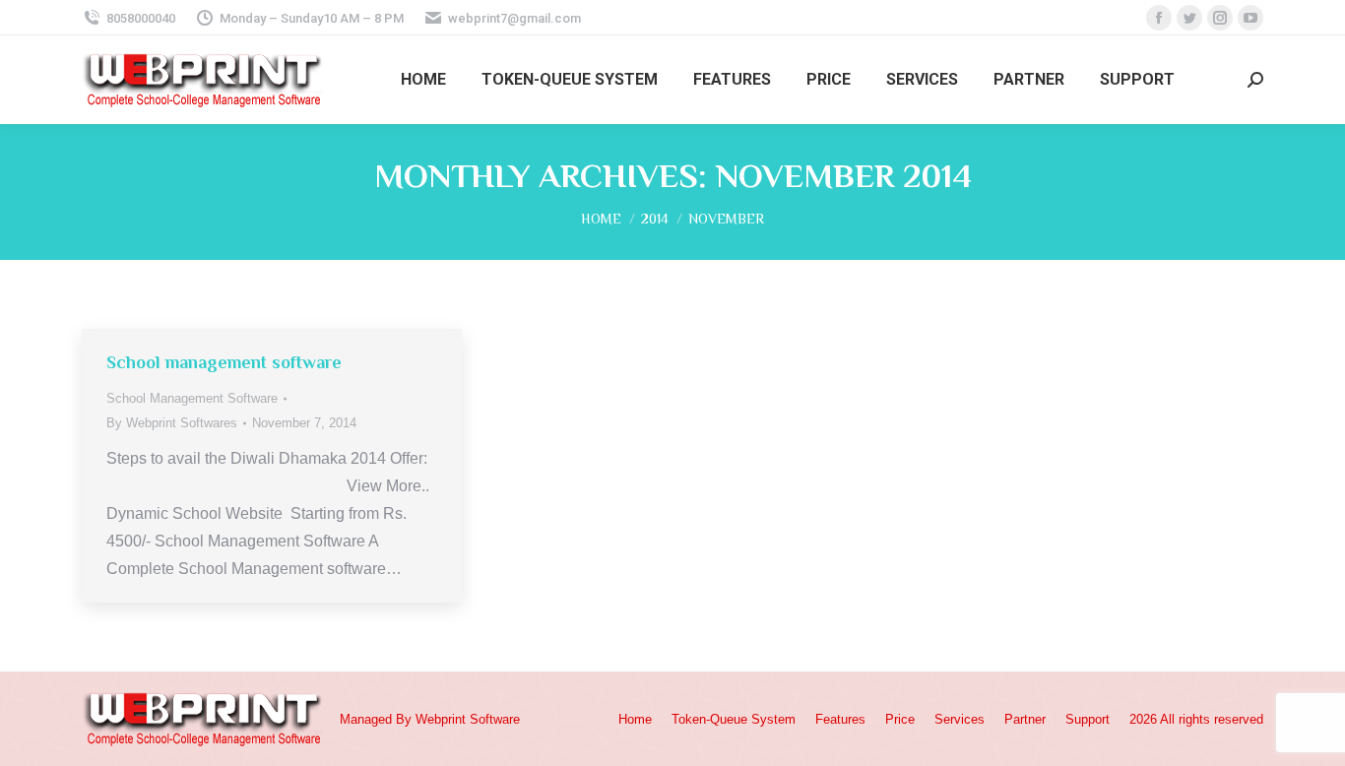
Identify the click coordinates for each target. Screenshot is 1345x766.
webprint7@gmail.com (514, 18)
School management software (224, 362)
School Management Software (192, 398)
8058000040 (140, 18)
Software (495, 719)
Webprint (441, 719)
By (171, 422)
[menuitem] (423, 79)
